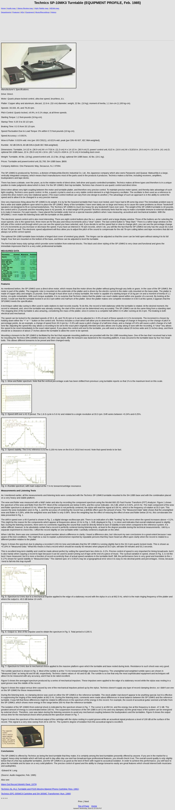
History (53, 12)
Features (16, 12)
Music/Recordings (42, 12)
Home (3, 8)
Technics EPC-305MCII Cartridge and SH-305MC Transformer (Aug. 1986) (36, 793)
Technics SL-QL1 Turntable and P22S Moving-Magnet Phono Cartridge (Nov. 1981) (40, 789)
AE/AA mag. (54, 8)
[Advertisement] (55, 27)
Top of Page (83, 806)
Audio (9, 8)
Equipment (30, 12)
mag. (14, 8)
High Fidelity (39, 8)
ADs (22, 12)
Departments (6, 12)
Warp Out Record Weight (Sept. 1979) (19, 784)
